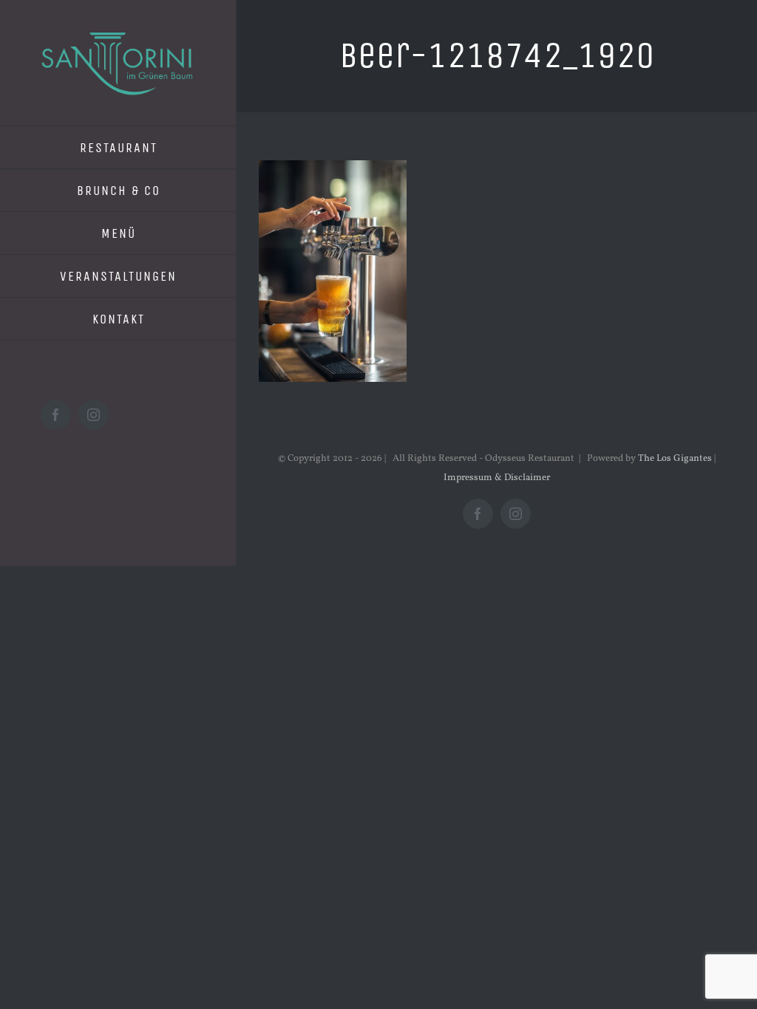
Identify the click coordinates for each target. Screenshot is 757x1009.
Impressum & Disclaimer (497, 478)
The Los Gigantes (675, 458)
